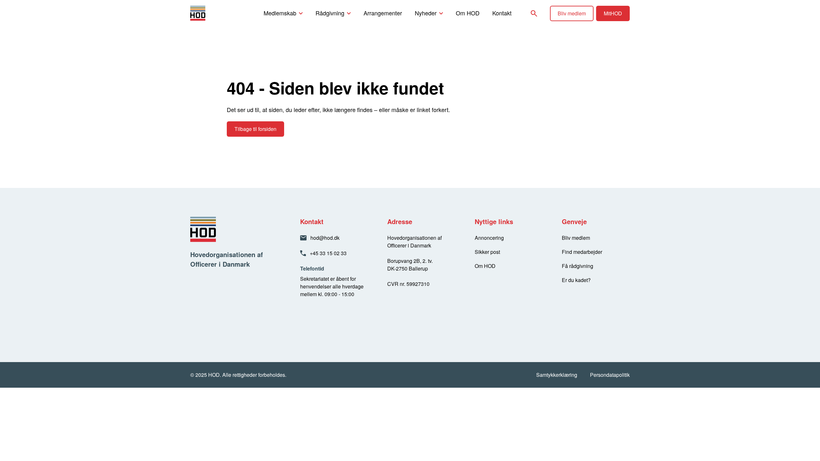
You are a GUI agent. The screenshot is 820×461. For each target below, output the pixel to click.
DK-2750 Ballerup (407, 268)
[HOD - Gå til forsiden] (208, 13)
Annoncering (489, 237)
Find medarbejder (582, 251)
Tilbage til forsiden (255, 129)
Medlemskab (280, 13)
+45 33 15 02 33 (328, 253)
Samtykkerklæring (556, 374)
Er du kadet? (576, 280)
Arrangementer (383, 13)
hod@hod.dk (325, 237)
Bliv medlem (572, 13)
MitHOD (613, 13)
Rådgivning (330, 13)
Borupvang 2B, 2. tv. (410, 260)
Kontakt (502, 13)
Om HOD (468, 13)
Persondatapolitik (610, 374)
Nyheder (426, 13)
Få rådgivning (577, 266)
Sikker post (487, 251)
